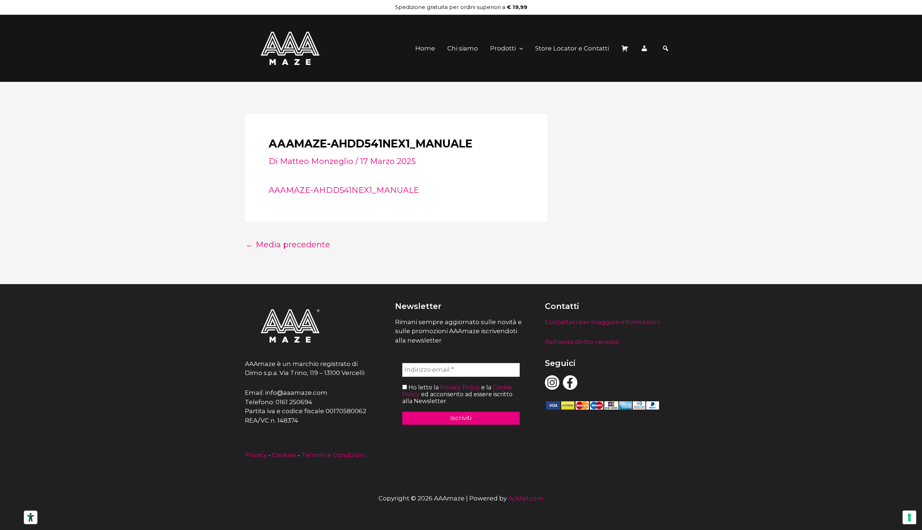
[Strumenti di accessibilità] (30, 517)
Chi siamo (462, 48)
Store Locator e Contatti (572, 48)
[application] (519, 48)
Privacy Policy (460, 387)
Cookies (284, 455)
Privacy (256, 455)
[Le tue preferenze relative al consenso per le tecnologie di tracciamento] (909, 517)
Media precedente (288, 245)
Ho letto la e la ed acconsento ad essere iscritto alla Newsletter (457, 394)
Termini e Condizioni (333, 455)
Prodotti (503, 48)
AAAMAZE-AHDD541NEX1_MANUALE (344, 190)
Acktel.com (525, 498)
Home (425, 48)
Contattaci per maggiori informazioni (602, 322)
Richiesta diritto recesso (582, 341)
